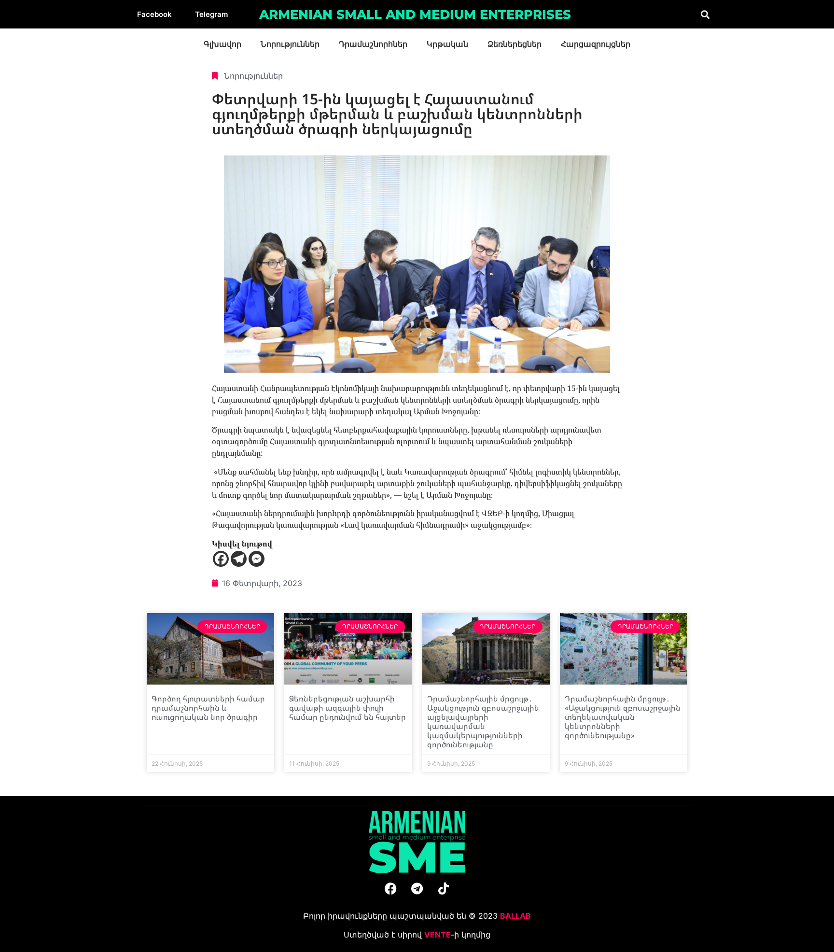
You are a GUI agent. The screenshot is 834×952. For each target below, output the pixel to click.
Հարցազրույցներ (595, 44)
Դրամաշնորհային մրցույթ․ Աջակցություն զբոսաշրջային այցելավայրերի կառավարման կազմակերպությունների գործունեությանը (483, 721)
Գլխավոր (222, 44)
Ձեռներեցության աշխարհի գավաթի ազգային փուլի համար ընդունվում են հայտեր (347, 707)
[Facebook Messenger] (256, 559)
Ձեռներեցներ (514, 44)
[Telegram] (239, 559)
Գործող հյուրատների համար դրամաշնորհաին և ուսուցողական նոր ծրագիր (208, 707)
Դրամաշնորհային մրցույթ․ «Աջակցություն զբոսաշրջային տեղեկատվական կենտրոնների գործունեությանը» (623, 717)
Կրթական (447, 44)
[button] (705, 14)
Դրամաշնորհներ (373, 44)
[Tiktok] (443, 888)
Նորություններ (290, 44)
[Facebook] (221, 559)
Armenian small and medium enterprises (415, 14)
